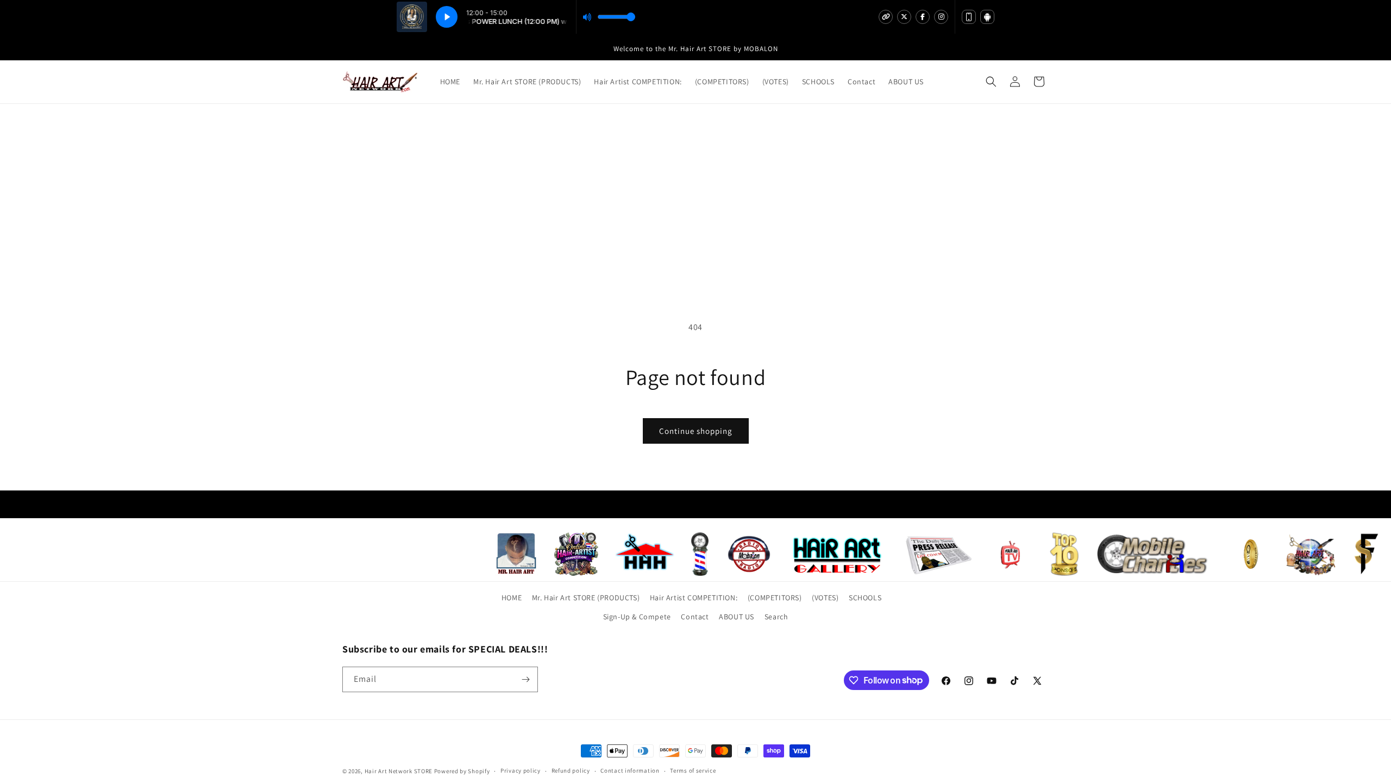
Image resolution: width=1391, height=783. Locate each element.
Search (776, 617)
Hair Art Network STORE (399, 771)
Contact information (629, 770)
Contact (695, 617)
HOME (512, 597)
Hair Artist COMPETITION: (693, 597)
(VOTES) (825, 597)
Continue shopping (695, 431)
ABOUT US (736, 617)
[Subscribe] (525, 679)
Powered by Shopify (462, 771)
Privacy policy (520, 770)
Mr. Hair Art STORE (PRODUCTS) (586, 597)
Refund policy (571, 770)
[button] (991, 82)
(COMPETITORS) (775, 597)
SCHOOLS (865, 597)
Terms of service (693, 770)
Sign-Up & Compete (637, 617)
